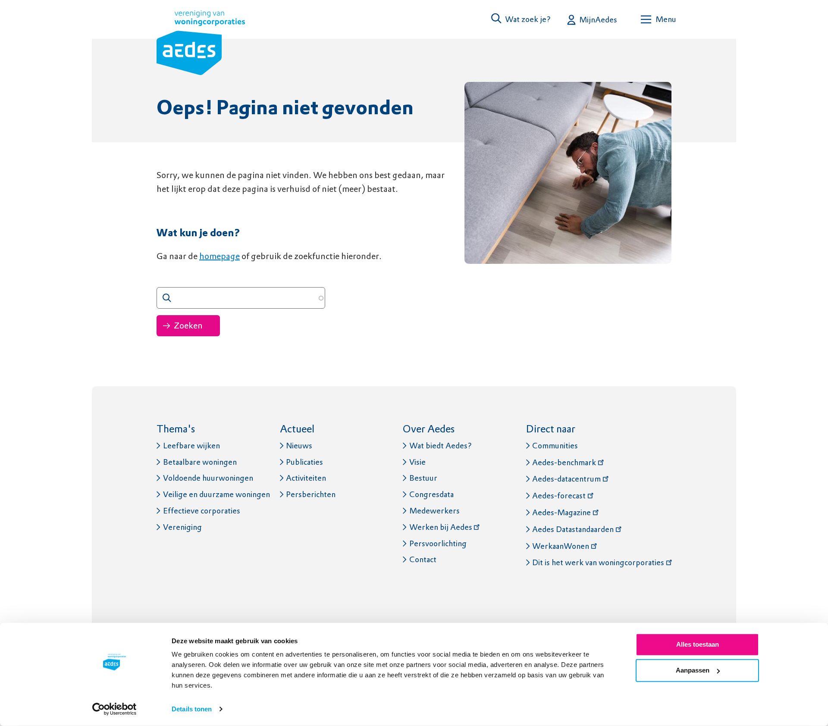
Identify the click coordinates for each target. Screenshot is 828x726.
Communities (555, 446)
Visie (417, 462)
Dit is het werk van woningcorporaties (598, 562)
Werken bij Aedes (440, 527)
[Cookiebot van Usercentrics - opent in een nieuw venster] (114, 709)
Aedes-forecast (559, 496)
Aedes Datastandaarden (573, 529)
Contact (422, 559)
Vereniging (182, 527)
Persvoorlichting (438, 543)
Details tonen (192, 709)
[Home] (201, 44)
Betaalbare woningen (200, 462)
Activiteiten (306, 478)
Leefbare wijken (191, 446)
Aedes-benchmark (564, 462)
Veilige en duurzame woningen (216, 494)
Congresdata (431, 494)
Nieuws (299, 446)
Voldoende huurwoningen (208, 478)
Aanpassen (692, 670)
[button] (521, 19)
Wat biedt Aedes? (440, 446)
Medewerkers (434, 511)
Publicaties (304, 462)
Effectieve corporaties (201, 511)
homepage (219, 256)
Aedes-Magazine (561, 512)
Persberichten (311, 494)
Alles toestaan (697, 644)
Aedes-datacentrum (566, 479)
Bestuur (423, 478)
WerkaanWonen (560, 546)
